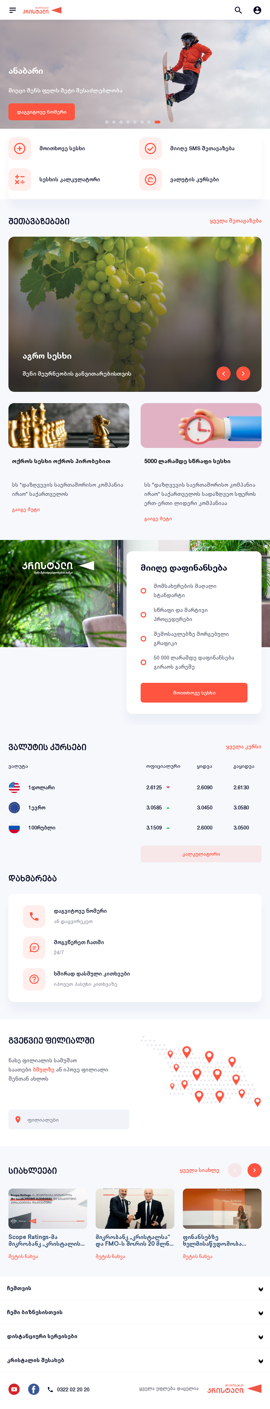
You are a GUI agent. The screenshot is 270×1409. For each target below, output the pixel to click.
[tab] (108, 122)
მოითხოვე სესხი (194, 693)
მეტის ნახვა (23, 1257)
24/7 (59, 952)
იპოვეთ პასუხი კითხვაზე (85, 984)
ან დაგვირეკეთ (73, 921)
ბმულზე (43, 1069)
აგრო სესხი (47, 356)
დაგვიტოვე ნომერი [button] (80, 910)
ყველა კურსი (244, 746)
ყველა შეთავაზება (236, 220)
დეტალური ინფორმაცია (48, 112)
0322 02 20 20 (73, 1389)
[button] (238, 9)
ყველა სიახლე (199, 1170)
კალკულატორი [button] (201, 854)
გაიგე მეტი (26, 509)
